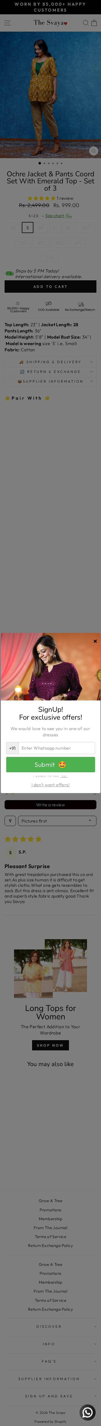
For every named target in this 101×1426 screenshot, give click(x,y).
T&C (64, 776)
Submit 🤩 (50, 764)
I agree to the (50, 776)
